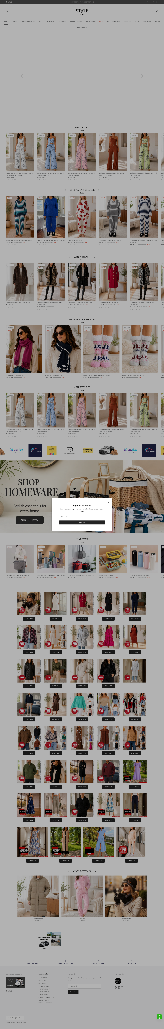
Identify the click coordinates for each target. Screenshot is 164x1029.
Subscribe (82, 522)
